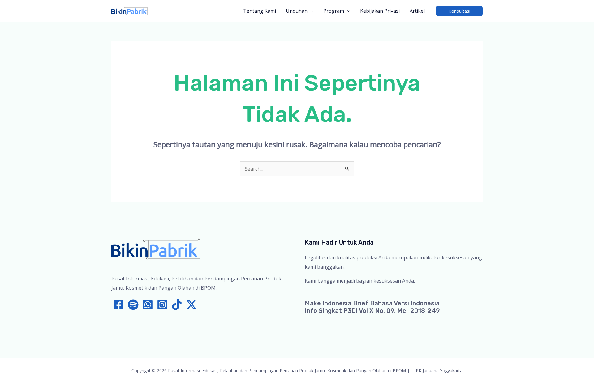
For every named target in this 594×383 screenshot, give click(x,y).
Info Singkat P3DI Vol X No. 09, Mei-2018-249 (372, 310)
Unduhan (297, 10)
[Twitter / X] (191, 304)
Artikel (417, 10)
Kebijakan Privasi (380, 10)
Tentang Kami (259, 10)
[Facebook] (118, 304)
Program (333, 10)
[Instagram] (162, 304)
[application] (311, 11)
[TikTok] (177, 304)
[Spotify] (133, 304)
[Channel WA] (147, 304)
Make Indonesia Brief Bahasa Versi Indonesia (372, 303)
